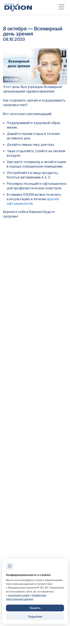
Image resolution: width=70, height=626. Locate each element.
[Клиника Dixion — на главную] (28, 7)
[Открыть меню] (61, 7)
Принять (35, 607)
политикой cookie (18, 595)
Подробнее (35, 616)
